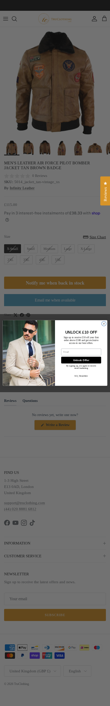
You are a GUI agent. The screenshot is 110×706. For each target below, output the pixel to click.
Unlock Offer (81, 360)
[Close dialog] (104, 323)
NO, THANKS (81, 376)
